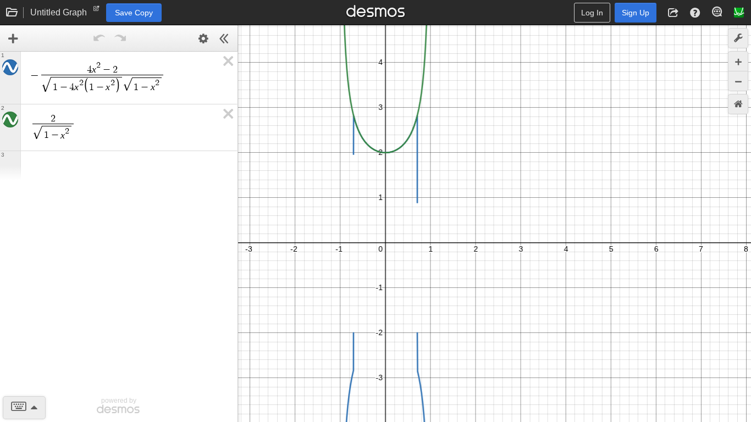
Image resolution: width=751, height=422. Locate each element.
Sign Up (635, 12)
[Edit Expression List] (203, 38)
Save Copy (134, 12)
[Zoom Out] (738, 81)
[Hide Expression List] (224, 38)
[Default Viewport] (738, 104)
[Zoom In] (738, 61)
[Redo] (120, 38)
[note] (96, 10)
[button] (673, 12)
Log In (592, 12)
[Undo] (99, 38)
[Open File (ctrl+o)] (12, 12)
